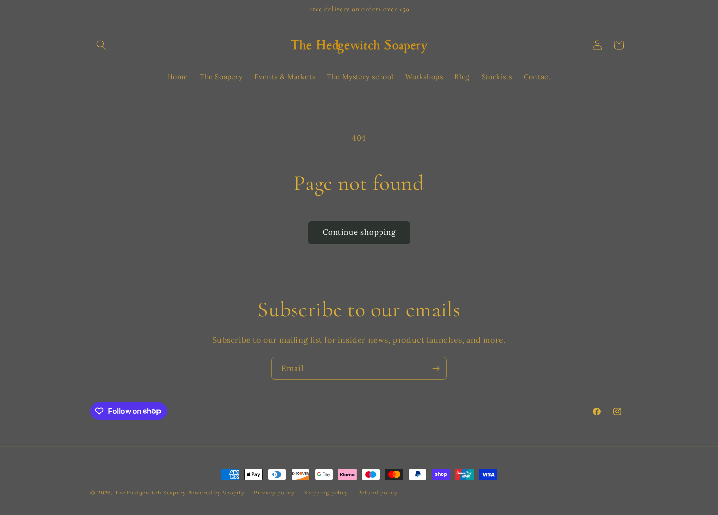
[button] (101, 45)
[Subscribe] (435, 368)
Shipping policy (326, 492)
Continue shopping (359, 232)
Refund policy (378, 492)
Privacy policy (274, 492)
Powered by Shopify (216, 492)
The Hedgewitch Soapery (151, 492)
